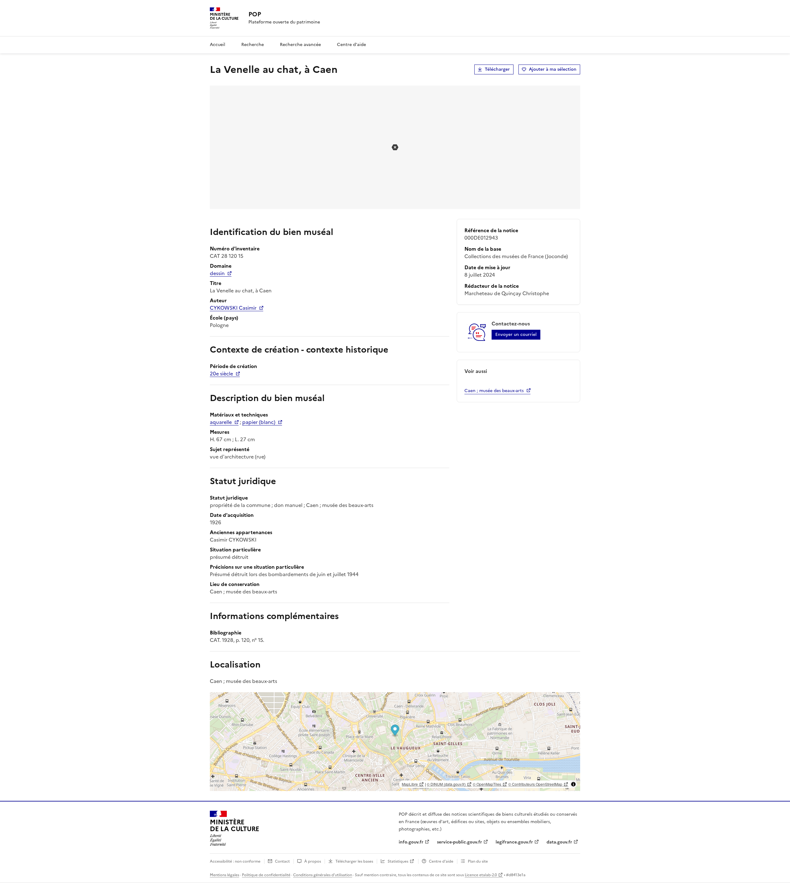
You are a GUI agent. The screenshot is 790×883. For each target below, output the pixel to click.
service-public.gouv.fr (459, 842)
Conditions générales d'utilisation (322, 875)
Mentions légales (224, 875)
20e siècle (221, 373)
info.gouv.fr (411, 842)
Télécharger (497, 69)
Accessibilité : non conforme (235, 861)
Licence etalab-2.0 (481, 875)
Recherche (252, 44)
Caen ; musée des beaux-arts (494, 390)
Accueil (217, 44)
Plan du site (478, 861)
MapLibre (410, 784)
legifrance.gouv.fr (514, 842)
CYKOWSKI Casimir (233, 308)
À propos (312, 861)
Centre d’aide (441, 861)
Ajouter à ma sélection (552, 69)
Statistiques (398, 861)
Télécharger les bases (354, 861)
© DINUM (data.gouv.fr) (446, 784)
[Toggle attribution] (573, 784)
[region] (395, 741)
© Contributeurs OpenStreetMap (535, 784)
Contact (282, 861)
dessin (217, 273)
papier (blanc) (258, 422)
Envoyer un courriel (516, 334)
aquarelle (221, 422)
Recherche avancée (300, 44)
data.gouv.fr (559, 842)
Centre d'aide (351, 44)
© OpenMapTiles (487, 784)
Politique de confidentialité (266, 875)
